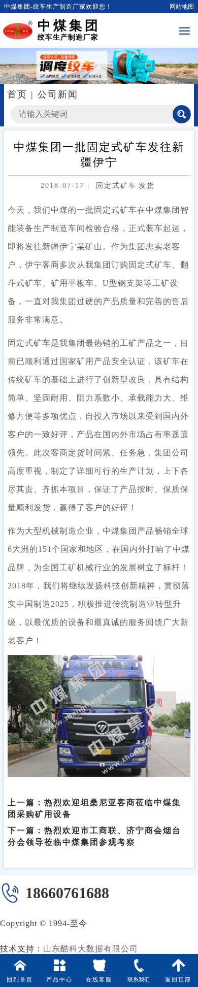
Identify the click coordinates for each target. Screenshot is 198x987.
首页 (17, 94)
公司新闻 (58, 94)
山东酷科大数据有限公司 (90, 948)
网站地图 (182, 6)
